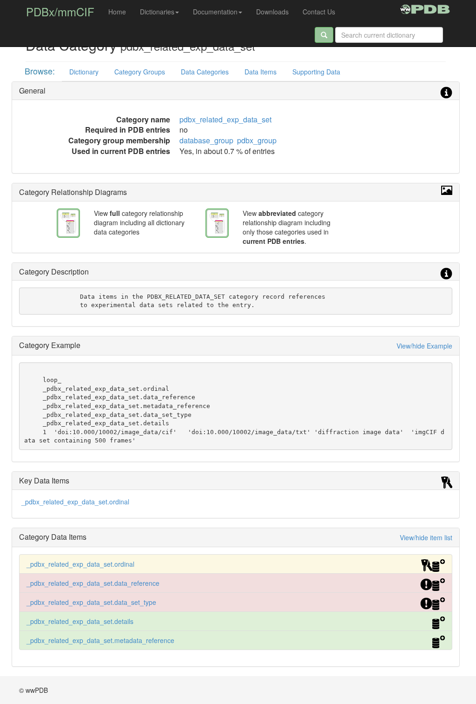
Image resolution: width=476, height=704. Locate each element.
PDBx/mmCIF (60, 11)
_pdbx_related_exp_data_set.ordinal (75, 501)
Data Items (261, 71)
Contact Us (319, 11)
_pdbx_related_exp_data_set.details (79, 621)
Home (117, 11)
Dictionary (84, 71)
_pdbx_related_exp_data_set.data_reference (92, 583)
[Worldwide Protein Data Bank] (425, 8)
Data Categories (205, 71)
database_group (206, 140)
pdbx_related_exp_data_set (225, 119)
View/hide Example (424, 345)
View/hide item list (426, 537)
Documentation (215, 11)
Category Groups (139, 71)
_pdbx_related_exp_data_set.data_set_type (91, 602)
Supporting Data (316, 71)
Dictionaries (157, 11)
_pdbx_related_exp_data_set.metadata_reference (100, 640)
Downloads (272, 11)
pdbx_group (257, 140)
